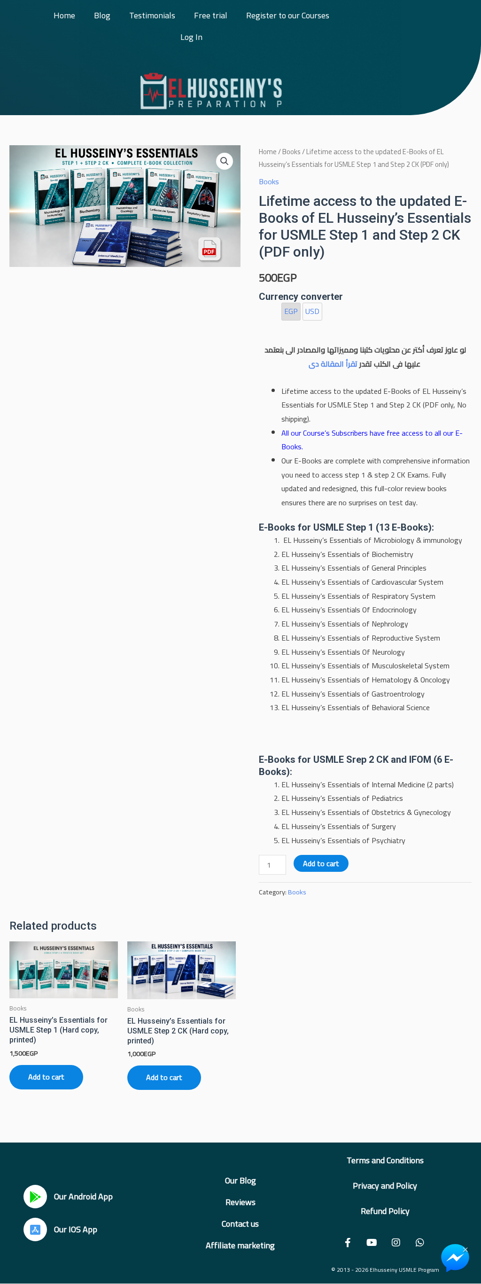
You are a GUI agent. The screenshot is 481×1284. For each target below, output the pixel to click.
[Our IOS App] (35, 1229)
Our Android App (83, 1196)
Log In (191, 37)
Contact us (240, 1223)
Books (291, 151)
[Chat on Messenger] (455, 1258)
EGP (291, 311)
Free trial (210, 15)
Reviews (240, 1202)
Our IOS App (75, 1229)
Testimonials (152, 15)
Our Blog (240, 1180)
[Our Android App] (35, 1196)
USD (312, 311)
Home (64, 15)
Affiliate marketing (240, 1245)
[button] (224, 161)
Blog (102, 15)
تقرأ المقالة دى (333, 364)
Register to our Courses (287, 15)
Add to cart (321, 863)
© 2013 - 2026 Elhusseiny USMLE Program (385, 1269)
